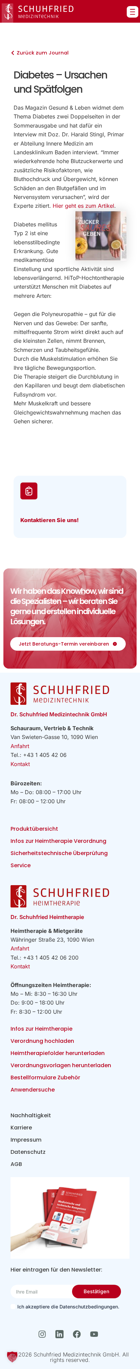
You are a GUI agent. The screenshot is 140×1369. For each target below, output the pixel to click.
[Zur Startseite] (37, 13)
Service (21, 865)
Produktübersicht (34, 829)
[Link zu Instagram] (44, 1334)
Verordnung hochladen (42, 1041)
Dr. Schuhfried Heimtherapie (47, 917)
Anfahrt (20, 746)
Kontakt (20, 764)
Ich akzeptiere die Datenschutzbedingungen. (68, 1306)
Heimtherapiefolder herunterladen (58, 1053)
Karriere (21, 1127)
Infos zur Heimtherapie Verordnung (58, 841)
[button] (12, 1357)
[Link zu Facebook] (79, 1334)
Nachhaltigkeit (31, 1115)
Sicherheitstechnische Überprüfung (59, 853)
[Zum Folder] (70, 1218)
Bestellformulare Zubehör (45, 1077)
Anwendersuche (33, 1090)
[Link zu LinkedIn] (61, 1334)
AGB (16, 1164)
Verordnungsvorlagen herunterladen (61, 1065)
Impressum (26, 1140)
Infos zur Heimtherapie (41, 1029)
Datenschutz (28, 1152)
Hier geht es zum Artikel (83, 205)
